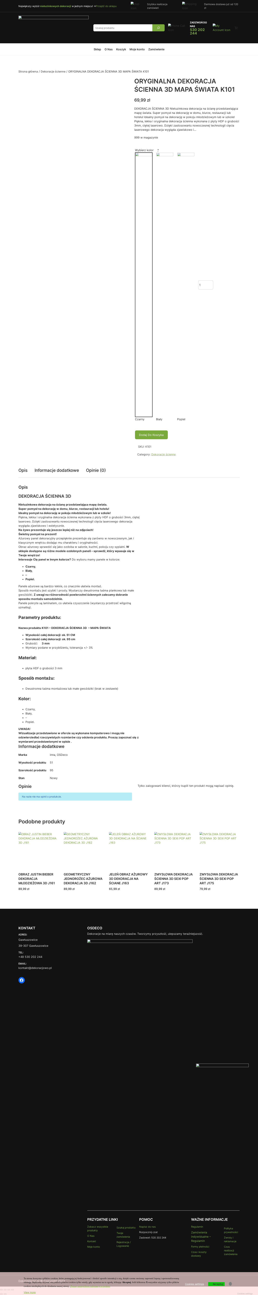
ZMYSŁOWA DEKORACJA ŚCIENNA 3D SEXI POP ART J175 (219, 878)
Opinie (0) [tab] (96, 470)
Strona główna (28, 71)
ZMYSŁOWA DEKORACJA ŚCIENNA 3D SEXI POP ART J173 (173, 878)
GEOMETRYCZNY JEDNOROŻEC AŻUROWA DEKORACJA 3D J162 (83, 878)
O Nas (90, 1235)
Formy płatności (200, 1246)
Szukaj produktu (126, 1227)
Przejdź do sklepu (106, 6)
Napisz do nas (147, 1226)
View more (30, 1292)
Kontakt (91, 1241)
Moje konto (93, 1246)
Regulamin (197, 1226)
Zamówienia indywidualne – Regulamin (201, 1237)
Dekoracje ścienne (53, 71)
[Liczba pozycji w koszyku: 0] (236, 27)
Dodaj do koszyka (151, 435)
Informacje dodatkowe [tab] (57, 470)
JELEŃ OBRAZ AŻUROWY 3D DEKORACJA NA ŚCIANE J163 (128, 878)
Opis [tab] (23, 470)
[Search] (158, 27)
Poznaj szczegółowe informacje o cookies (90, 1286)
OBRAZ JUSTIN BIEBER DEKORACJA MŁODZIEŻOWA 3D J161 (36, 878)
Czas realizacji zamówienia (230, 1250)
